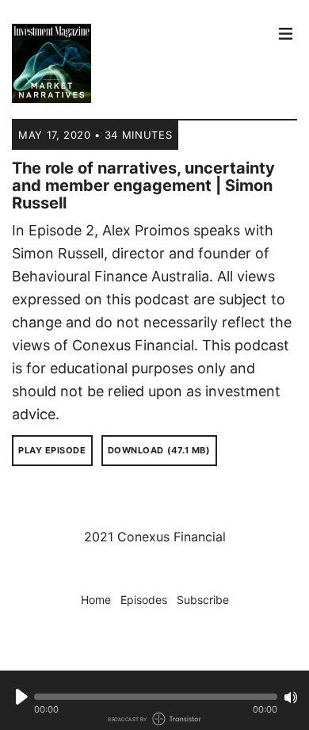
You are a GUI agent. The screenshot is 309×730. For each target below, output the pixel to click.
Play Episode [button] (52, 450)
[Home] (140, 63)
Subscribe (203, 599)
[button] (155, 697)
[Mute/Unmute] (290, 697)
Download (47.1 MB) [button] (159, 450)
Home (96, 599)
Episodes (143, 599)
